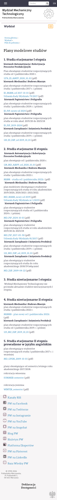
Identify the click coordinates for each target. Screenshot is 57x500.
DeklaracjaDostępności (28, 486)
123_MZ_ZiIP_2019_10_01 (16, 332)
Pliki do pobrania (12, 43)
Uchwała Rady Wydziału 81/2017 (20, 238)
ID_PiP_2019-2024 (13, 125)
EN (54, 3)
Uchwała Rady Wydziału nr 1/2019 (21, 200)
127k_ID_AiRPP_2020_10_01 (17, 78)
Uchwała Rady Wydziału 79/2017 (21, 96)
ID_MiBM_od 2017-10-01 (16, 92)
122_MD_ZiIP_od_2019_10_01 (18, 253)
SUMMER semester (14, 377)
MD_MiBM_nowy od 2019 (17, 197)
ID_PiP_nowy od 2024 (15, 110)
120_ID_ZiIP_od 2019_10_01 (17, 140)
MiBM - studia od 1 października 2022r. (24, 179)
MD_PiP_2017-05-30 (14, 235)
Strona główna (11, 38)
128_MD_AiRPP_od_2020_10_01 (19, 164)
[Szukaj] (47, 3)
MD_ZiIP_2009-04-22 (14, 270)
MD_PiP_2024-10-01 (14, 217)
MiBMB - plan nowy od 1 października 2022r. (27, 314)
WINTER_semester (13, 389)
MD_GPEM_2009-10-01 (15, 358)
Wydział (9, 26)
